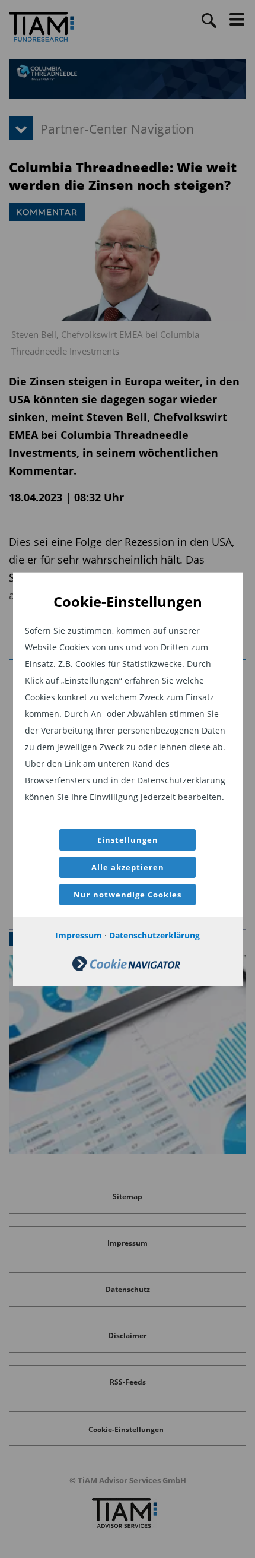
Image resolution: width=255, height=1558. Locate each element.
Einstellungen (127, 840)
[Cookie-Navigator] (126, 968)
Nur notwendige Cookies (127, 894)
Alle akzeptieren (127, 867)
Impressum (78, 935)
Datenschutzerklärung (154, 935)
